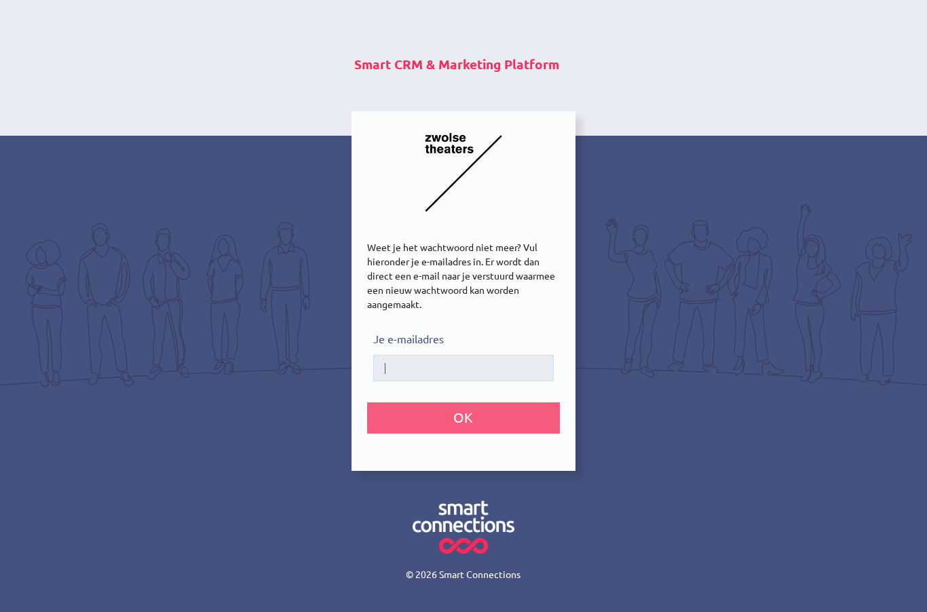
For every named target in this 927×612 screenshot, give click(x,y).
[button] (463, 418)
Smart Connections (480, 574)
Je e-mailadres (408, 339)
